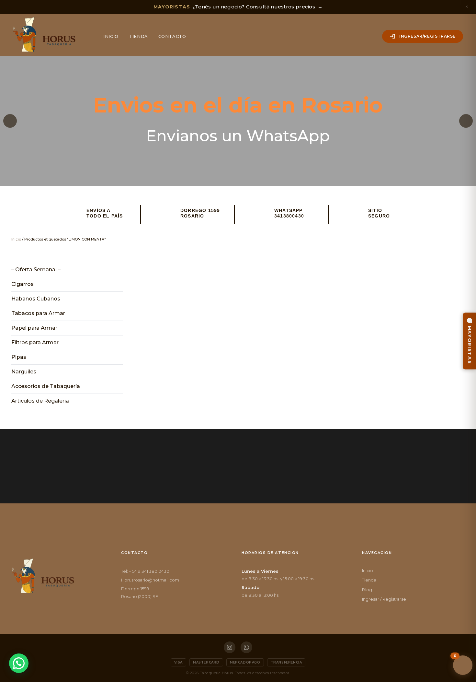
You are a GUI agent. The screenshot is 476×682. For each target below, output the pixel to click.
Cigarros (22, 284)
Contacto (172, 36)
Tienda (138, 36)
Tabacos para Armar (38, 313)
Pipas (18, 357)
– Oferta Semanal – (36, 269)
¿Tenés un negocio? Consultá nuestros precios (238, 7)
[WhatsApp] (246, 647)
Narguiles (23, 372)
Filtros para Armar (35, 342)
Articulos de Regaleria (40, 401)
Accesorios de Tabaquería (45, 386)
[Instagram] (229, 647)
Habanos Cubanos (35, 299)
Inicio (111, 36)
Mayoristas (469, 345)
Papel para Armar (34, 328)
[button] (10, 121)
